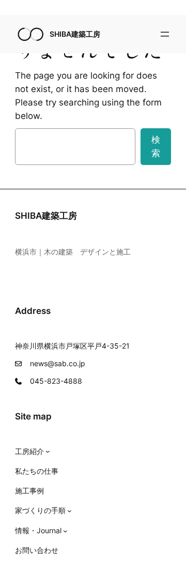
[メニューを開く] (165, 34)
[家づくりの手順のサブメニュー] (69, 510)
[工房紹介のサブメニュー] (47, 451)
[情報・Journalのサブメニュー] (65, 531)
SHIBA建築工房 (75, 33)
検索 (155, 146)
